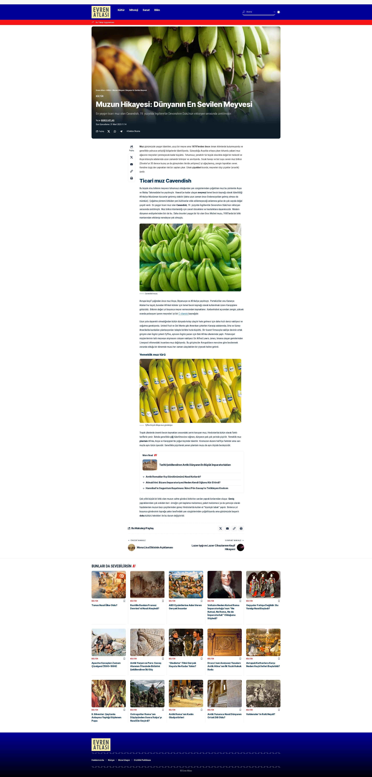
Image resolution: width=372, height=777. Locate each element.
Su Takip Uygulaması (105, 22)
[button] (131, 171)
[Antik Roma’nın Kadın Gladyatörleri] (186, 693)
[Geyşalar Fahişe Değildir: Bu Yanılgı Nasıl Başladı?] (263, 584)
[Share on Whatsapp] (115, 131)
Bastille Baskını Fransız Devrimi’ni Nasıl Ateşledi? (144, 607)
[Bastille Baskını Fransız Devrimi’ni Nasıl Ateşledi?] (147, 584)
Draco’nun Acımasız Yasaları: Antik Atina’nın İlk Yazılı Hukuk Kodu (224, 666)
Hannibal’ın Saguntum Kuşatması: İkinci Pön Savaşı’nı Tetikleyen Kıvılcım (187, 488)
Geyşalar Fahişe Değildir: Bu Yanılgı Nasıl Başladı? (262, 607)
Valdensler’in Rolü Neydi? (260, 714)
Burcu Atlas (107, 120)
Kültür (99, 96)
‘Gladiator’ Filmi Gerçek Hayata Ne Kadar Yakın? (182, 665)
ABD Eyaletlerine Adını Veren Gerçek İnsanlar (185, 607)
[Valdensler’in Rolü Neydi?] (263, 693)
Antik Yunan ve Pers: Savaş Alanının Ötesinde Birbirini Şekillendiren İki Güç (145, 666)
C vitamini (183, 313)
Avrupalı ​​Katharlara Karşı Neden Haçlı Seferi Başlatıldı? (263, 665)
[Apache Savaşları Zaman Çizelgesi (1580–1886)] (109, 642)
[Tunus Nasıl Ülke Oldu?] (109, 584)
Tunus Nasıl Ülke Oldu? (104, 605)
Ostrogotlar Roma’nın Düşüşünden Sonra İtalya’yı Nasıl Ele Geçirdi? (146, 717)
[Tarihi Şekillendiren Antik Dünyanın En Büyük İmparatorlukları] (150, 464)
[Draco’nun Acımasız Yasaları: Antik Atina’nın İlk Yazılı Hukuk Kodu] (225, 642)
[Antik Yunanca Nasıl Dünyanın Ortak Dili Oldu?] (225, 693)
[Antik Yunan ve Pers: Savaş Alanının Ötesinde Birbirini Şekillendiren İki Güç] (147, 642)
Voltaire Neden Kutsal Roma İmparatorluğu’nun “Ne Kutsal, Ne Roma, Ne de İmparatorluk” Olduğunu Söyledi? (223, 612)
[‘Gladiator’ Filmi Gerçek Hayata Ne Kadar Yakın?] (186, 642)
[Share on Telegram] (121, 131)
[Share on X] (109, 131)
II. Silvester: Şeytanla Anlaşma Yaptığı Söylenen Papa (106, 717)
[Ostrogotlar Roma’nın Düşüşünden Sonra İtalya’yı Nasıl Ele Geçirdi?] (147, 693)
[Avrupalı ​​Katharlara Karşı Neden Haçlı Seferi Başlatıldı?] (263, 642)
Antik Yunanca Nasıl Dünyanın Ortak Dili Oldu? (225, 716)
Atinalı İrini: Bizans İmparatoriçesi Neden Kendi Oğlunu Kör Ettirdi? (183, 482)
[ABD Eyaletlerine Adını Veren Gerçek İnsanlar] (186, 584)
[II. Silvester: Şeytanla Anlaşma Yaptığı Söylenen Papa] (109, 693)
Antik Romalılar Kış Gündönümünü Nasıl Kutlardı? (173, 476)
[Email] (131, 164)
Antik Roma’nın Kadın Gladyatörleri (181, 716)
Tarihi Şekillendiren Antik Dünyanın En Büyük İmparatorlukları (195, 464)
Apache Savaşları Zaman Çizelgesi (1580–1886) (106, 665)
